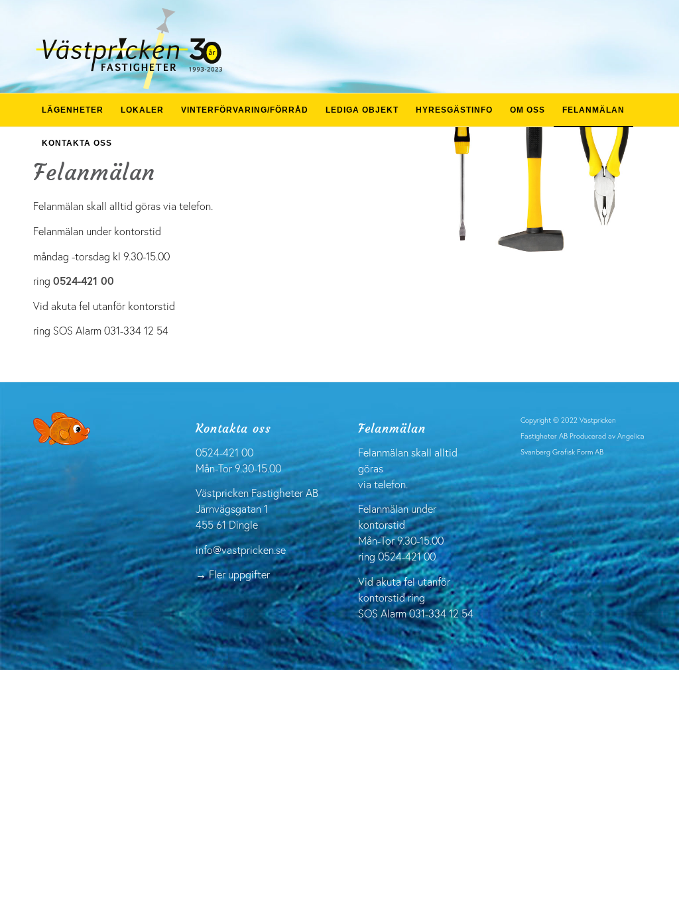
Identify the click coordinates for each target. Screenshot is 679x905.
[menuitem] (72, 110)
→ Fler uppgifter (233, 574)
